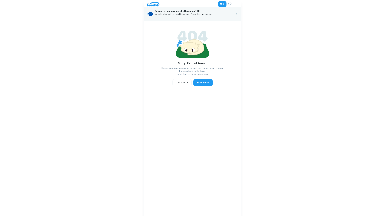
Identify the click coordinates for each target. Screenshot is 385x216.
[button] (222, 4)
